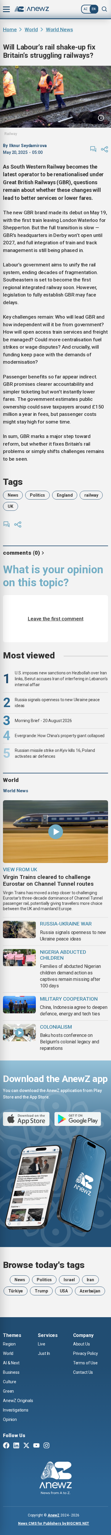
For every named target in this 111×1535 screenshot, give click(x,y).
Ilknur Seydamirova (28, 145)
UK (10, 506)
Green (8, 1391)
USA (64, 1291)
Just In (44, 1353)
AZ (86, 9)
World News (59, 29)
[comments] (93, 149)
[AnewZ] (55, 1479)
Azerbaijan (90, 1291)
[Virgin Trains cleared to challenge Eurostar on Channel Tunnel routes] (55, 831)
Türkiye (15, 1291)
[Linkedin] (16, 1446)
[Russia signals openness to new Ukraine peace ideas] (19, 929)
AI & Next (11, 1363)
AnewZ (53, 1515)
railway (91, 495)
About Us (81, 1344)
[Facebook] (6, 1446)
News (13, 495)
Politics (37, 495)
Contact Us (83, 1372)
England (65, 495)
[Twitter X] (26, 1446)
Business (11, 1372)
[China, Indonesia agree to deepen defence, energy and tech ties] (19, 1004)
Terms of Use (85, 1363)
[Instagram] (46, 1446)
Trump (41, 1291)
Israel (69, 1279)
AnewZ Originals (18, 1400)
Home (10, 29)
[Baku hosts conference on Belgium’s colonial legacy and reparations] (19, 1032)
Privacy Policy (85, 1353)
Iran (90, 1279)
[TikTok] (56, 1446)
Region (9, 1344)
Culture (9, 1381)
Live (41, 1344)
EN (94, 9)
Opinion (10, 1419)
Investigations (15, 1410)
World (31, 29)
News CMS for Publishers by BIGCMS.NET (53, 1523)
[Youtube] (36, 1446)
